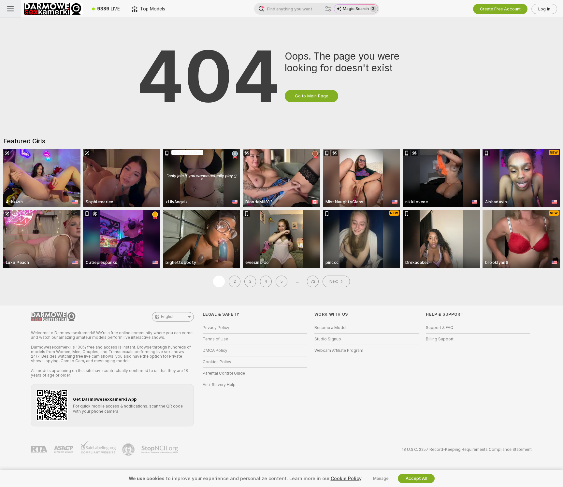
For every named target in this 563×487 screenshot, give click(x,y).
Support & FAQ (440, 327)
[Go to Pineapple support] (129, 449)
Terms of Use (215, 339)
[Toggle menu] (10, 9)
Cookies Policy (217, 362)
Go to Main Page (311, 95)
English (168, 316)
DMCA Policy (215, 350)
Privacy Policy (216, 327)
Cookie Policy (346, 478)
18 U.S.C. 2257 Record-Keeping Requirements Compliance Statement (467, 449)
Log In (544, 9)
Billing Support (440, 339)
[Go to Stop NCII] (160, 449)
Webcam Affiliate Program (338, 350)
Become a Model (330, 327)
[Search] (328, 8)
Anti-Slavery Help (219, 384)
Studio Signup (327, 339)
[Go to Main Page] (53, 9)
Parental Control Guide (224, 373)
